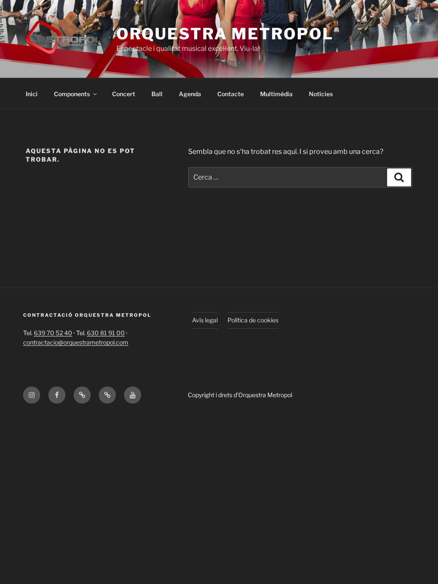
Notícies (321, 93)
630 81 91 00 (106, 332)
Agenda (190, 93)
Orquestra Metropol (225, 33)
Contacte (230, 93)
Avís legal (205, 320)
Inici (32, 93)
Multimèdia (276, 93)
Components (72, 93)
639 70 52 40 (53, 332)
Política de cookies (253, 320)
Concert (123, 93)
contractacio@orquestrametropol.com (75, 342)
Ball (157, 93)
